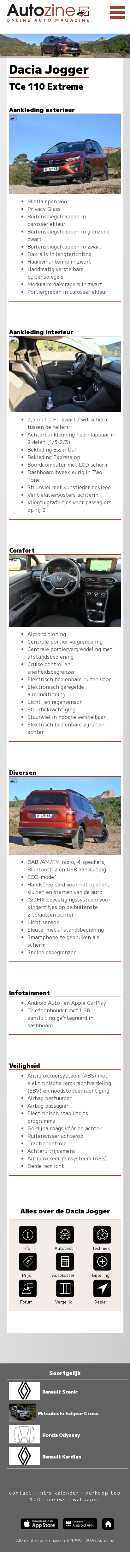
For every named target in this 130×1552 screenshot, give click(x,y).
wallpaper (86, 1499)
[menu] (117, 12)
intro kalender (58, 1492)
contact (20, 1492)
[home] (105, 1527)
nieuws (56, 1499)
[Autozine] (65, 12)
